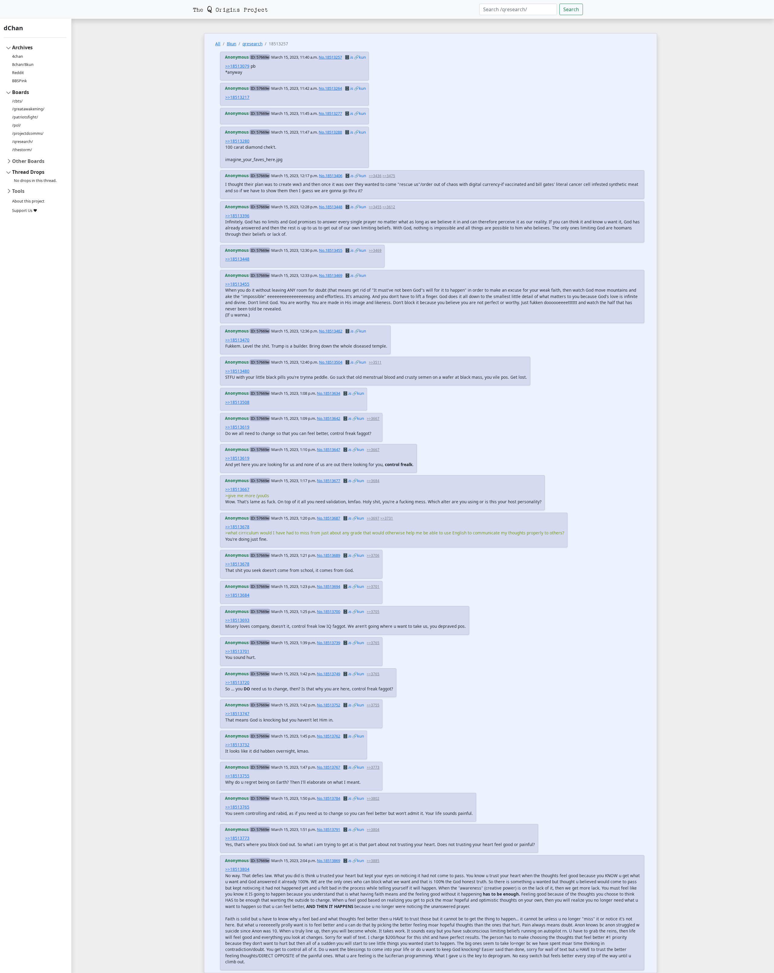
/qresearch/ (22, 141)
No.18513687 (328, 518)
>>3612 (388, 207)
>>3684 (373, 480)
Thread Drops (28, 172)
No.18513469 (330, 275)
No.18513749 (328, 673)
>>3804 (373, 829)
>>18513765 (237, 807)
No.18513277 (330, 113)
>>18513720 (237, 682)
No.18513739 (328, 642)
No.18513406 (330, 175)
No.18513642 (328, 418)
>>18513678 (237, 527)
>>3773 (373, 767)
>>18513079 (237, 66)
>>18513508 (237, 402)
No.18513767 (328, 767)
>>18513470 (237, 340)
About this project (28, 201)
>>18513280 (237, 141)
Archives (22, 47)
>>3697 (373, 518)
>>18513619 (237, 427)
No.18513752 (328, 705)
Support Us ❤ (24, 210)
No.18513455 (330, 250)
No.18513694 (328, 586)
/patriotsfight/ (25, 117)
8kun (231, 44)
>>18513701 (237, 651)
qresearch (252, 44)
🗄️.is (349, 57)
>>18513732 (237, 745)
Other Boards (28, 161)
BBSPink (19, 80)
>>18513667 (237, 489)
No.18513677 (328, 480)
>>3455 (375, 207)
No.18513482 (330, 331)
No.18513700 (328, 611)
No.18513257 (330, 57)
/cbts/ (17, 101)
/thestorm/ (22, 149)
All (217, 44)
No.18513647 (328, 449)
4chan (17, 56)
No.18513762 (328, 736)
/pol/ (16, 125)
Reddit (18, 72)
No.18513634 (328, 393)
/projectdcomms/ (28, 133)
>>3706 (373, 555)
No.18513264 (330, 88)
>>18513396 (237, 216)
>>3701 (373, 586)
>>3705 (373, 611)
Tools (18, 191)
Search (571, 9)
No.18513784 (328, 798)
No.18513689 (328, 555)
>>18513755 (237, 776)
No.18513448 (330, 206)
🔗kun (360, 57)
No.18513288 (330, 132)
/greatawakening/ (28, 109)
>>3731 (386, 518)
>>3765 (373, 643)
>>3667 (373, 418)
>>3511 (375, 362)
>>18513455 (237, 284)
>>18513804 (237, 869)
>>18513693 (237, 620)
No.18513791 (328, 829)
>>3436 (375, 176)
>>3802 (373, 798)
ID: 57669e (260, 57)
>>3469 (375, 250)
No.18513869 (328, 860)
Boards (20, 92)
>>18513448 (237, 259)
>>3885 (373, 860)
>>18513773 (237, 838)
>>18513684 (237, 595)
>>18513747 (237, 713)
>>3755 (373, 705)
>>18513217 (237, 97)
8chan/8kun (23, 64)
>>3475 (388, 176)
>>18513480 (237, 371)
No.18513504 (330, 362)
